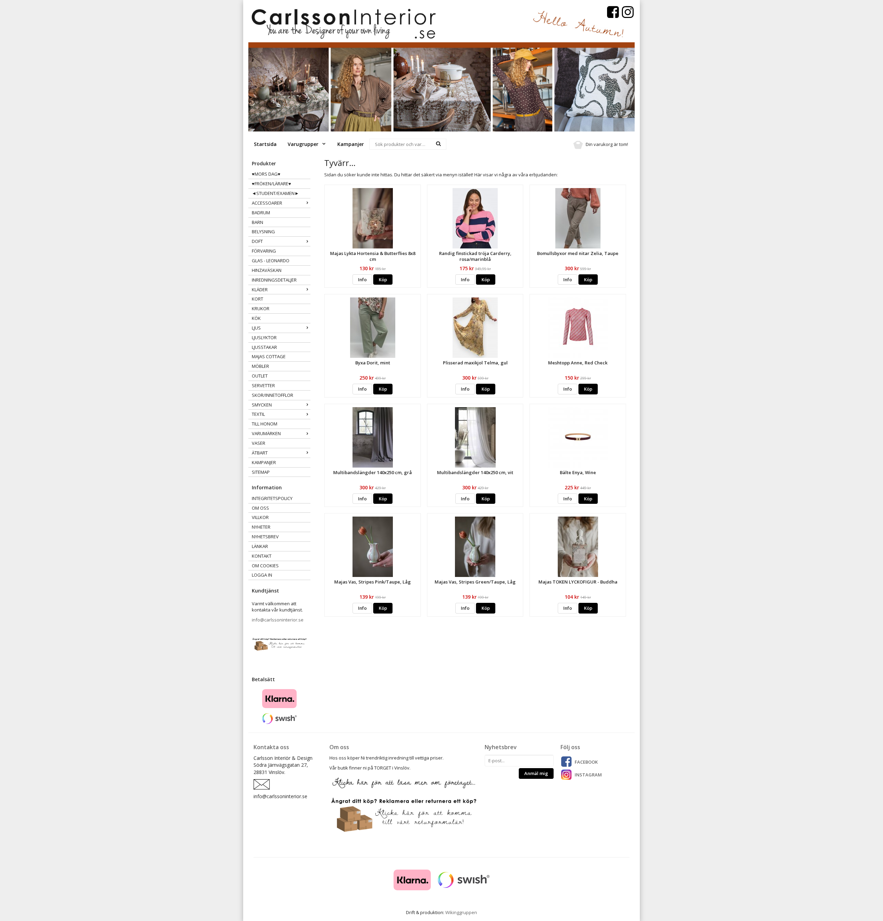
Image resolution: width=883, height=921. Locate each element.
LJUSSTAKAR (264, 347)
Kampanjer (350, 144)
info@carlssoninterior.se (278, 620)
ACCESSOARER (267, 203)
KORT (257, 299)
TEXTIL (258, 414)
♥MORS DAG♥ (266, 174)
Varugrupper (304, 144)
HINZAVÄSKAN (266, 270)
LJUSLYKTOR (264, 337)
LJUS (256, 328)
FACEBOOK (586, 762)
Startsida (265, 144)
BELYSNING (263, 231)
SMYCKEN (262, 405)
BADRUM (261, 212)
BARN (257, 222)
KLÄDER (260, 289)
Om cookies (265, 565)
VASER (258, 443)
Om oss (260, 508)
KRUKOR (260, 308)
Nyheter (261, 527)
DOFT (257, 241)
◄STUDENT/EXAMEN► (275, 193)
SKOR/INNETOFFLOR (272, 395)
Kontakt (261, 556)
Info (362, 279)
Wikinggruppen (461, 912)
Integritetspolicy (272, 498)
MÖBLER (260, 366)
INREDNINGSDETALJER (274, 280)
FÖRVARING (264, 251)
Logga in (262, 575)
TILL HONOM (264, 424)
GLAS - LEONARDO (270, 260)
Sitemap (261, 472)
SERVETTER (263, 385)
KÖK (256, 318)
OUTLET (260, 376)
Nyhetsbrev (265, 536)
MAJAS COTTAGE (269, 356)
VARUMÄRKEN (266, 433)
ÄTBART (260, 453)
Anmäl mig (536, 773)
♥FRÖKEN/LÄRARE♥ (271, 183)
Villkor (260, 517)
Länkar (260, 546)
